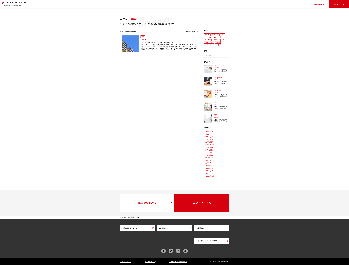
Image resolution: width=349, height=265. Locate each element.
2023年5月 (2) (208, 137)
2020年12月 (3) (209, 160)
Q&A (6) (218, 42)
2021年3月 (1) (208, 152)
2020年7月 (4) (208, 171)
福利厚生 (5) (208, 39)
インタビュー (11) (209, 42)
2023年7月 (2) (208, 134)
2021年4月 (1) (208, 150)
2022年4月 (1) (208, 139)
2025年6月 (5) (208, 131)
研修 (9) (224, 39)
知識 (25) (207, 34)
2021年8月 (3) (208, 147)
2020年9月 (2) (208, 166)
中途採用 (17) (214, 34)
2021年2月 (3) (208, 155)
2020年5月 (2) (208, 173)
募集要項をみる (319, 4)
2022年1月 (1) (208, 142)
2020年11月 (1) (209, 163)
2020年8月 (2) (208, 168)
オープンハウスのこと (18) (211, 45)
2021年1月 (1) (208, 158)
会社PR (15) (216, 37)
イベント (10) (208, 37)
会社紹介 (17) (216, 39)
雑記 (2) (222, 34)
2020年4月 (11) (209, 176)
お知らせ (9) (223, 45)
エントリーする (339, 4)
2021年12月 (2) (209, 145)
